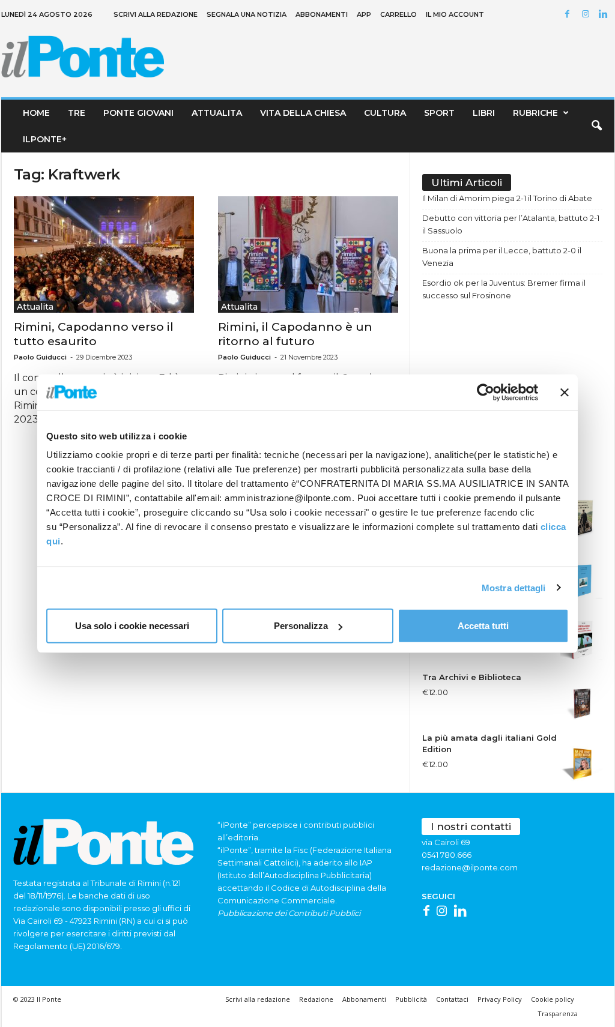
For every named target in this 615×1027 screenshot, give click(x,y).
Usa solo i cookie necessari (132, 626)
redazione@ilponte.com (470, 867)
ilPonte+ (45, 139)
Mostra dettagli (514, 587)
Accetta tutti (483, 626)
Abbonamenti (321, 14)
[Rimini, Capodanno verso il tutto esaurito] (104, 254)
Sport (439, 112)
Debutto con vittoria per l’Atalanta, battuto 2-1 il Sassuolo (510, 224)
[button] (596, 126)
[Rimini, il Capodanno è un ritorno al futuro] (308, 254)
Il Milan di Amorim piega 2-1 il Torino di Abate (507, 198)
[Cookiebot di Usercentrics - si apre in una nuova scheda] (485, 392)
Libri (484, 112)
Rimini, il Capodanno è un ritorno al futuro (295, 334)
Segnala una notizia (246, 14)
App (364, 14)
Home (36, 112)
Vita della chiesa (303, 112)
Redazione (316, 999)
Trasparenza (558, 1013)
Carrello (398, 14)
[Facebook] (569, 14)
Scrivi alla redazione (156, 14)
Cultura (385, 112)
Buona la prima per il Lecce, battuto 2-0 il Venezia (501, 256)
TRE (76, 112)
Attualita (217, 112)
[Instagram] (587, 14)
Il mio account (455, 14)
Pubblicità (411, 999)
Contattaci (452, 999)
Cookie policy (552, 999)
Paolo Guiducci (40, 357)
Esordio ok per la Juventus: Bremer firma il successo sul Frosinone (504, 289)
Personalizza (301, 626)
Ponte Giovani (138, 112)
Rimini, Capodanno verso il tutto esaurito (94, 334)
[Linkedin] (605, 14)
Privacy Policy (499, 999)
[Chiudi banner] (564, 392)
